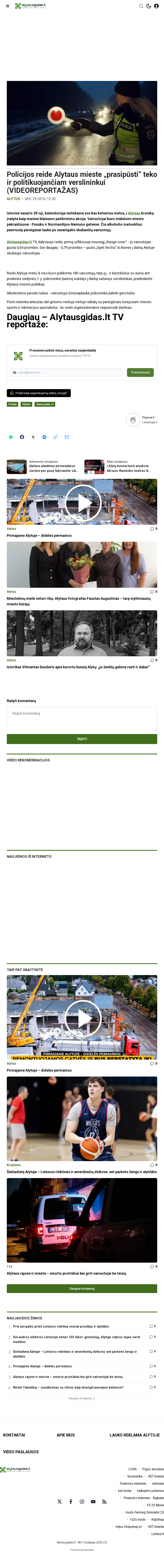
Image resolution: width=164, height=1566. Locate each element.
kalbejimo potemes (150, 1491)
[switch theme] (149, 6)
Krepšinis (14, 1165)
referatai (158, 1483)
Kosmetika (134, 1476)
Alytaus (134, 213)
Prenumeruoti (140, 372)
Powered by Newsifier (82, 1550)
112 (9, 1266)
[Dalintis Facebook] (22, 437)
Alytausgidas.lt (19, 242)
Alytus (13, 199)
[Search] (141, 6)
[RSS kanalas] (104, 1501)
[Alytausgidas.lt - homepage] (30, 6)
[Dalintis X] (33, 437)
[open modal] (156, 6)
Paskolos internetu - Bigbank (144, 1498)
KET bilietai (156, 1476)
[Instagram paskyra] (82, 1501)
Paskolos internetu (133, 1483)
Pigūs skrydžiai (153, 1469)
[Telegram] (44, 437)
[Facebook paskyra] (70, 1501)
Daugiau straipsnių (82, 1288)
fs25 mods (138, 1519)
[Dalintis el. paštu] (67, 437)
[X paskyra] (59, 1501)
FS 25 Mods (155, 1505)
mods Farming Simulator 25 (145, 1512)
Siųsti (82, 739)
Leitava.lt (157, 1534)
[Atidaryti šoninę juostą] (7, 6)
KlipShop (157, 1519)
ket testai (124, 1491)
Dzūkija (12, 404)
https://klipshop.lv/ (129, 1527)
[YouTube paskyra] (93, 1501)
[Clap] (133, 420)
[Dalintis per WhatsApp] (11, 437)
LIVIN (132, 1469)
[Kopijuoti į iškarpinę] (56, 437)
